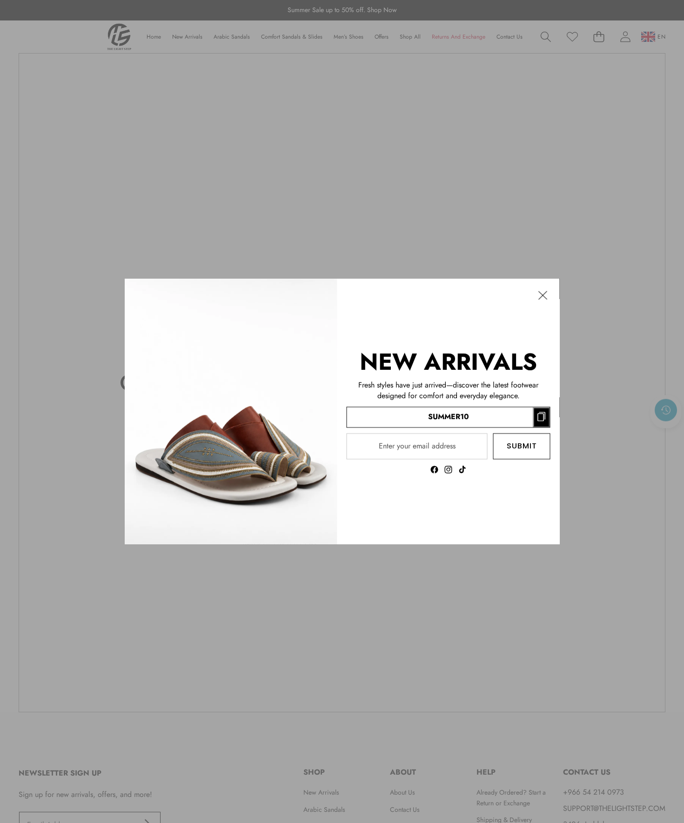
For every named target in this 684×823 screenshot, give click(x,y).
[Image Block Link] (231, 411)
